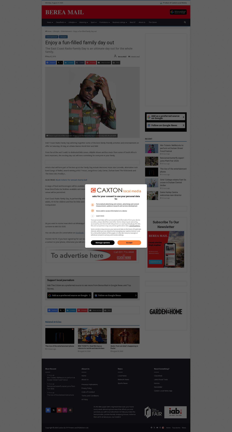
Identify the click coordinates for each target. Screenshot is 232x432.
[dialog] (116, 216)
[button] (116, 216)
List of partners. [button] (134, 226)
